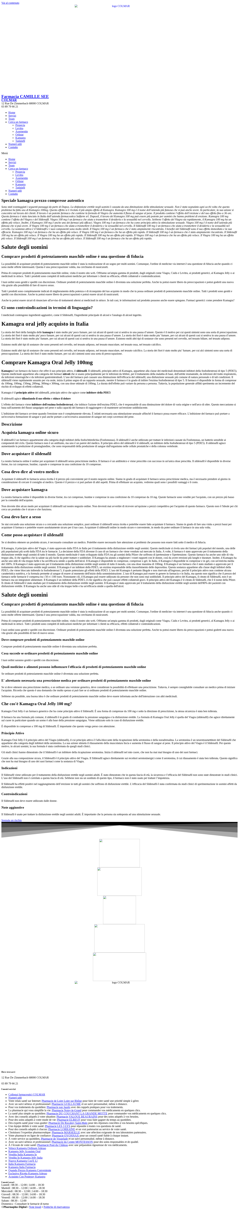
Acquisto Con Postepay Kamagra (26, 1176)
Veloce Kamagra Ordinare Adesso (27, 1148)
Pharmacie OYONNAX (65, 1135)
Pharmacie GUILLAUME (66, 1104)
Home (11, 112)
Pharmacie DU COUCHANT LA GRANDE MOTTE (77, 1113)
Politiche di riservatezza (57, 1206)
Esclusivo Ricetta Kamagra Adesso (27, 1173)
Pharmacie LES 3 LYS (57, 1126)
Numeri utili (15, 144)
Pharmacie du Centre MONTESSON (72, 1141)
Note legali (35, 1206)
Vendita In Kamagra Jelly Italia (25, 1157)
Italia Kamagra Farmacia (22, 1163)
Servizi (12, 115)
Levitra (19, 128)
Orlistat (19, 134)
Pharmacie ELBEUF (68, 1119)
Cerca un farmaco (18, 121)
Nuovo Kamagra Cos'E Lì (22, 1160)
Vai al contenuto (10, 2)
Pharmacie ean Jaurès (58, 1107)
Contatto (13, 147)
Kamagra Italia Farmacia (22, 1167)
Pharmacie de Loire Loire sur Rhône (62, 1100)
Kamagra (20, 137)
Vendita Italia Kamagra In (22, 1154)
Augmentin (21, 131)
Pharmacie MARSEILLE (66, 1132)
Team (11, 118)
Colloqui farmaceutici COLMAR (26, 1094)
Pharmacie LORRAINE (61, 1129)
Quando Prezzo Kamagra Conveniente (29, 1170)
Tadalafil (20, 140)
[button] (119, 153)
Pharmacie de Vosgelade (54, 1138)
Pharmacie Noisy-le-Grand (66, 1110)
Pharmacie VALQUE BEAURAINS (77, 1116)
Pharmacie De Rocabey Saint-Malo (67, 1122)
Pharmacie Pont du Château (52, 1145)
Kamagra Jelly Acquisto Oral (24, 1151)
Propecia (20, 125)
